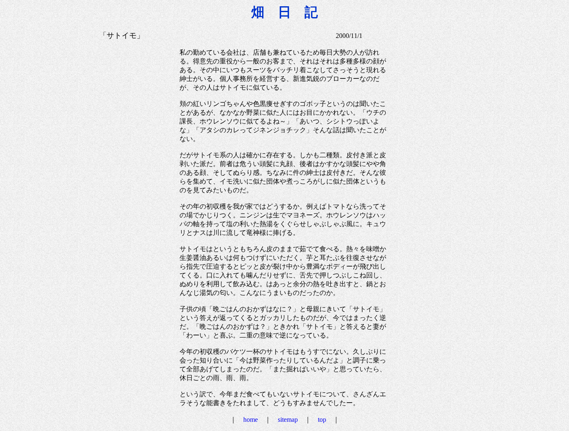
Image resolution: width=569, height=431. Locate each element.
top (322, 419)
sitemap (288, 419)
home (250, 419)
